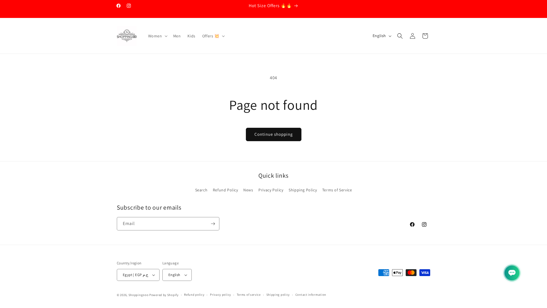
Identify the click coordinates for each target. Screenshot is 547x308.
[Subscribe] (213, 223)
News (248, 190)
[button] (157, 36)
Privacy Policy (270, 190)
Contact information (310, 295)
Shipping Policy (303, 190)
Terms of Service (337, 190)
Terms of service (249, 295)
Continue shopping (273, 134)
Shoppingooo (138, 295)
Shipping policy (278, 295)
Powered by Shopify (164, 295)
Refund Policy (225, 190)
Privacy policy (220, 295)
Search (201, 190)
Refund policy (194, 295)
